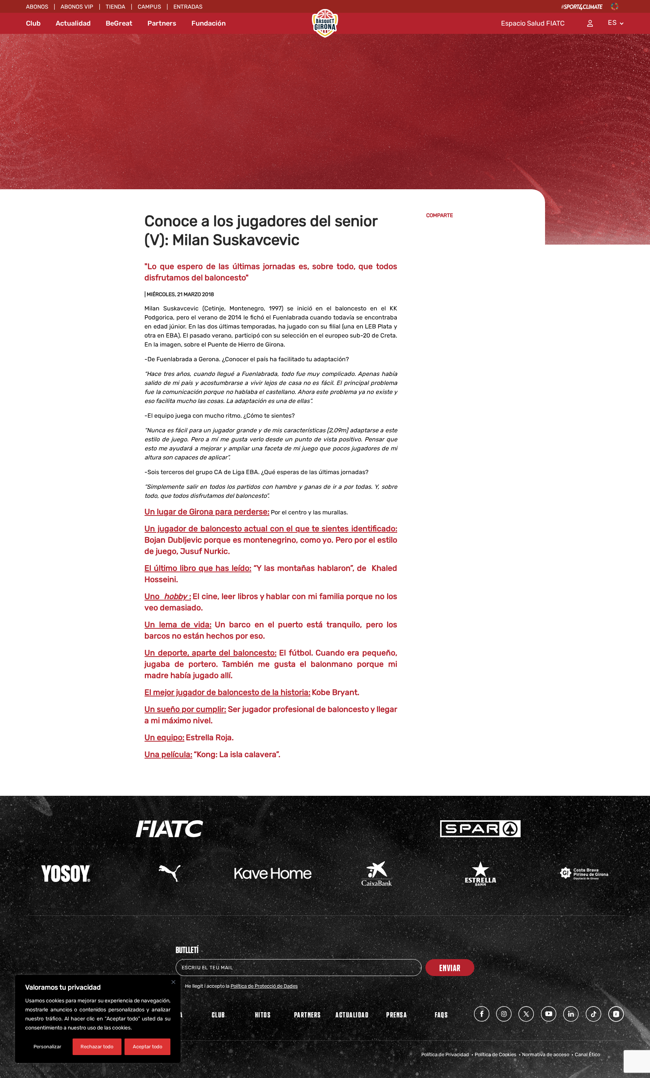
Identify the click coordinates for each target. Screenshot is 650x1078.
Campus (149, 6)
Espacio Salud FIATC (533, 23)
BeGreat (119, 23)
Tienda (115, 6)
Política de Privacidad (445, 1054)
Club (33, 23)
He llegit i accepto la (241, 986)
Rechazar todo (96, 1046)
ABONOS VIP (77, 6)
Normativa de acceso (545, 1054)
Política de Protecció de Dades (264, 986)
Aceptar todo (147, 1046)
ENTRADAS (187, 6)
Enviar (449, 967)
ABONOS (37, 6)
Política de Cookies (495, 1054)
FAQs (441, 1014)
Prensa (396, 1014)
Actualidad (73, 23)
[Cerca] (173, 982)
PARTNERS (307, 1014)
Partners (161, 23)
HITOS (263, 1014)
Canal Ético (587, 1054)
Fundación (208, 23)
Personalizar (47, 1046)
